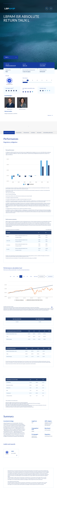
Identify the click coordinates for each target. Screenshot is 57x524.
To (45, 276)
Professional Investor (8, 3)
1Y (20, 276)
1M (10, 276)
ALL (34, 276)
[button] (52, 308)
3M (14, 276)
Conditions (33, 132)
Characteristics (19, 132)
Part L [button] (7, 57)
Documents (39, 132)
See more (49, 115)
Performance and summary (9, 132)
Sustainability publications (48, 132)
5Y (27, 276)
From (36, 276)
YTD (31, 276)
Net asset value (26, 132)
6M (17, 276)
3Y (24, 276)
